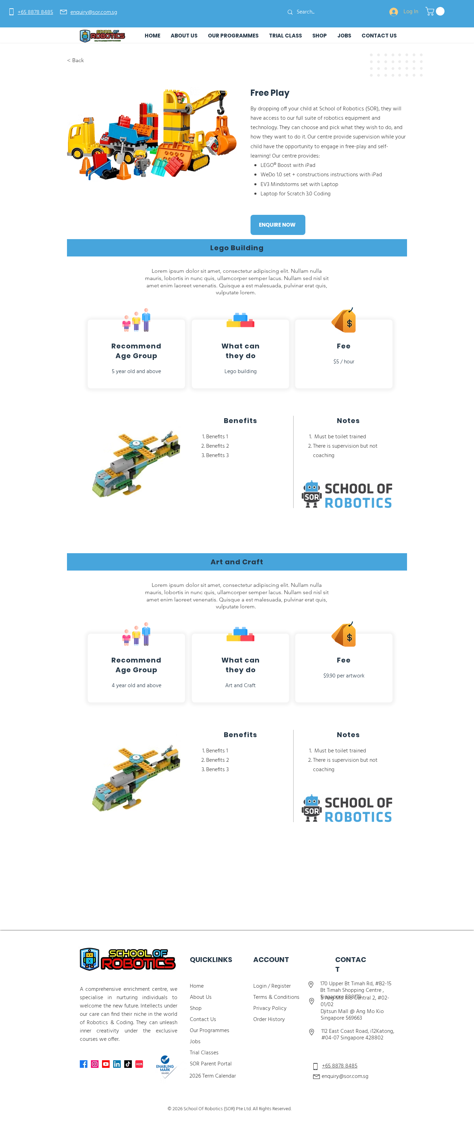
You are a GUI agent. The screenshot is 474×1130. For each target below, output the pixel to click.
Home (197, 986)
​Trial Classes (204, 1052)
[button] (436, 11)
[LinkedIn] (117, 1064)
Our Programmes (209, 1030)
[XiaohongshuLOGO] (139, 1064)
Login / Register (272, 986)
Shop (196, 1008)
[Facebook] (83, 1064)
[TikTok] (128, 1064)
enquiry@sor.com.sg (345, 1076)
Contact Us (203, 1019)
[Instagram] (95, 1064)
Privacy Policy (270, 1008)
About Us (201, 997)
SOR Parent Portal (211, 1064)
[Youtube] (106, 1064)
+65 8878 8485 (339, 1066)
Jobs (195, 1041)
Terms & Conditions (277, 997)
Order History (269, 1019)
